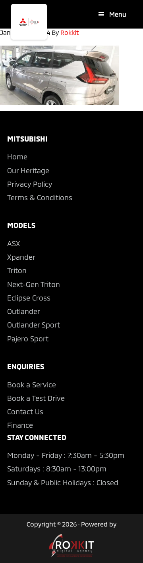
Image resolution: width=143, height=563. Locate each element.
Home (17, 156)
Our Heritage (28, 170)
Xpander (21, 257)
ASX (13, 243)
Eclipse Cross (28, 297)
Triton (17, 270)
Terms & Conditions (39, 197)
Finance (20, 425)
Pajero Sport (27, 338)
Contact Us (25, 411)
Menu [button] (117, 14)
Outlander (23, 311)
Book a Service (31, 384)
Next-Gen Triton (33, 284)
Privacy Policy (29, 184)
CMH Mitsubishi (29, 22)
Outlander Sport (33, 324)
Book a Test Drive (36, 398)
